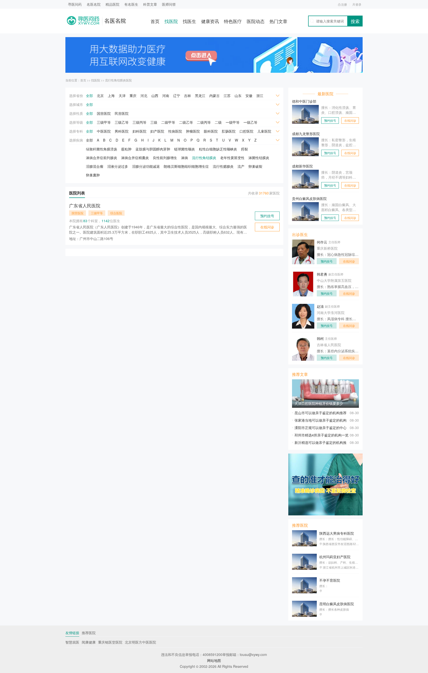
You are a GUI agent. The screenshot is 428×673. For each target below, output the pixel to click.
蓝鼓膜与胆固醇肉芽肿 (152, 148)
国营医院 (104, 113)
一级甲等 (233, 122)
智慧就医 (72, 642)
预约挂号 (267, 215)
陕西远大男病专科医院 (336, 533)
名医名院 (94, 4)
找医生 (189, 21)
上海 (111, 95)
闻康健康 (89, 642)
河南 (165, 95)
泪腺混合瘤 (94, 166)
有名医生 (131, 4)
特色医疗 (233, 21)
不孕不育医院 (329, 580)
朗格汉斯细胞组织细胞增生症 (186, 166)
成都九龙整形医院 (306, 133)
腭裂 (244, 148)
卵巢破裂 (255, 166)
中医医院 (104, 131)
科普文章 (150, 4)
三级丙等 (139, 122)
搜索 (355, 21)
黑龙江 (200, 95)
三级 (153, 122)
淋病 (184, 157)
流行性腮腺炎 (223, 166)
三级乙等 (122, 122)
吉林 (187, 95)
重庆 (133, 95)
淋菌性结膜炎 (258, 157)
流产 (241, 166)
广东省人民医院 (84, 205)
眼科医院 (211, 131)
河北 (143, 95)
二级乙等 (186, 122)
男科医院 (122, 131)
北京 (100, 95)
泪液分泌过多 (117, 166)
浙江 (259, 95)
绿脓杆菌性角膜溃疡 (101, 148)
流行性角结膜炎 (204, 157)
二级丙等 (204, 122)
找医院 (171, 21)
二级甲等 (168, 122)
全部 (89, 95)
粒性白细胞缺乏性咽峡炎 (218, 148)
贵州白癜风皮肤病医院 (309, 198)
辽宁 (176, 95)
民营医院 (122, 113)
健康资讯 (210, 21)
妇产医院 (157, 131)
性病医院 (175, 131)
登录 (358, 4)
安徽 (248, 95)
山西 (154, 95)
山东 (238, 95)
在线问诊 (267, 226)
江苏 (227, 95)
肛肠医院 (229, 131)
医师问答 (169, 4)
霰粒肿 (126, 148)
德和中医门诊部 (304, 101)
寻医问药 (75, 4)
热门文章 (278, 21)
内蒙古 (214, 95)
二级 (218, 122)
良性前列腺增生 (165, 157)
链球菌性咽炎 (184, 148)
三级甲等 (104, 122)
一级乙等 (250, 122)
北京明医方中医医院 (140, 642)
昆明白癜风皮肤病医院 (336, 603)
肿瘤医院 (193, 131)
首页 (155, 21)
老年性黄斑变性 (232, 157)
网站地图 (214, 660)
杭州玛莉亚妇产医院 (334, 556)
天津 (122, 95)
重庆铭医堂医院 (110, 642)
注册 (344, 4)
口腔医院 (246, 131)
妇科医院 (139, 131)
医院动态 (256, 21)
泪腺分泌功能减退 (146, 166)
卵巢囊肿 (93, 174)
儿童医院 (264, 131)
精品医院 (112, 4)
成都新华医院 (302, 166)
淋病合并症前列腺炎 (101, 157)
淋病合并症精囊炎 (135, 157)
